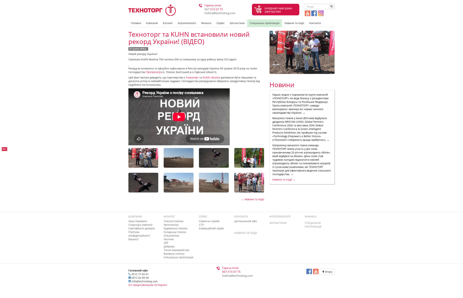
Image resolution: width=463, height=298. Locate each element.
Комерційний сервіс (211, 228)
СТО (201, 224)
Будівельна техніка (175, 228)
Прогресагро (154, 72)
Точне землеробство (176, 250)
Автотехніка (171, 224)
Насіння (169, 239)
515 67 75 (214, 9)
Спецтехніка (171, 235)
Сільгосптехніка (173, 221)
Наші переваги (137, 221)
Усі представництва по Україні (147, 285)
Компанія (152, 23)
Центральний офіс (245, 221)
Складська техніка (175, 232)
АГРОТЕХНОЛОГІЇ (279, 216)
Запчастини (237, 23)
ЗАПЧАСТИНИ (278, 223)
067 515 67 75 (231, 272)
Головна (136, 23)
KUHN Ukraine (211, 77)
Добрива (169, 246)
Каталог (168, 23)
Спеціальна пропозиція (264, 23)
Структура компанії (140, 224)
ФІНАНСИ (310, 216)
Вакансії (133, 239)
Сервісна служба (209, 221)
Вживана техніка (174, 253)
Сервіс (220, 23)
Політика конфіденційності (139, 233)
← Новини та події (252, 199)
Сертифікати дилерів (141, 228)
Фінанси (206, 23)
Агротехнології (187, 23)
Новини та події (294, 23)
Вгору (328, 271)
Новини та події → (283, 179)
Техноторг (192, 77)
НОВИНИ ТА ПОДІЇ (245, 233)
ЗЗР (166, 243)
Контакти (315, 23)
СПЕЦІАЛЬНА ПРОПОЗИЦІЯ (313, 224)
